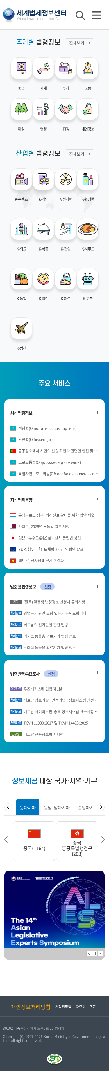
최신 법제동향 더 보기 (97, 499)
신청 (47, 587)
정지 (95, 953)
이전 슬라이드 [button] (6, 839)
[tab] (27, 807)
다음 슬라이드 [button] (103, 839)
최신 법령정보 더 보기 (97, 412)
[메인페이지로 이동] (34, 14)
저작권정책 (63, 1006)
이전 (89, 953)
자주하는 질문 (86, 1006)
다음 (100, 953)
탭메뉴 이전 (8, 807)
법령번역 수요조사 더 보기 (97, 673)
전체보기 (76, 43)
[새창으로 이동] (54, 915)
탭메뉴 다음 (101, 807)
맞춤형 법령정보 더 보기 (97, 586)
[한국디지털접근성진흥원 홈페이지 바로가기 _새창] (54, 1056)
